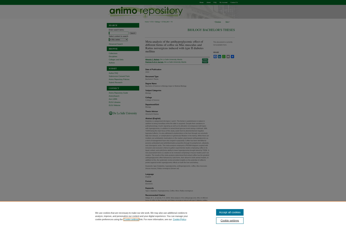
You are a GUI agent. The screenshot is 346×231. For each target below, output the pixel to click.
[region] (173, 216)
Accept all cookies (230, 212)
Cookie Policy (179, 219)
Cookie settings (131, 219)
